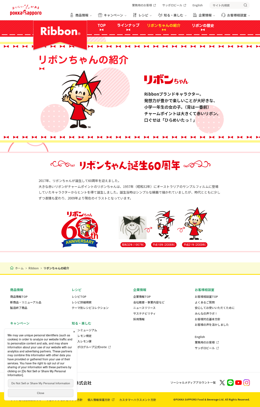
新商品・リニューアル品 (25, 302)
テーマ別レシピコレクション (90, 308)
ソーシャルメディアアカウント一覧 (193, 382)
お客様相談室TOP (206, 297)
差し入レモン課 (82, 341)
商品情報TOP (19, 297)
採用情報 (139, 319)
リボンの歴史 (202, 27)
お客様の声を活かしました (212, 325)
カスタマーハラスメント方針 (137, 400)
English (200, 337)
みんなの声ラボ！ (206, 313)
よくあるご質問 (205, 302)
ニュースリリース (144, 308)
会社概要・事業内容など (149, 302)
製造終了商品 (18, 308)
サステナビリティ (144, 313)
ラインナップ (127, 27)
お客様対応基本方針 (207, 319)
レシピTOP (79, 297)
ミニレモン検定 (82, 336)
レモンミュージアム (84, 330)
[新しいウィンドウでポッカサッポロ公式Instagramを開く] (246, 382)
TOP (101, 27)
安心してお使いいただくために (215, 308)
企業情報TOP (142, 297)
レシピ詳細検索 (82, 302)
